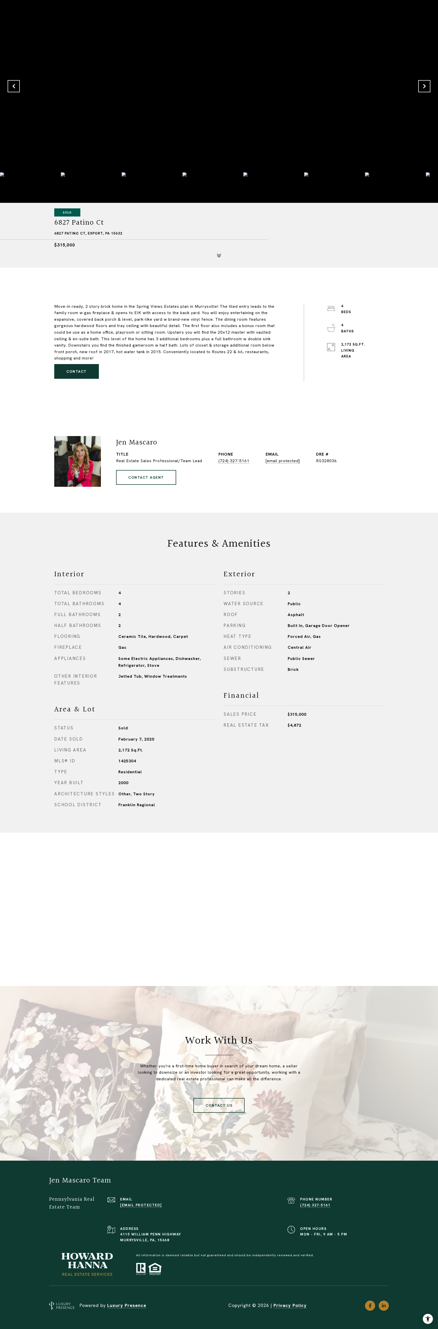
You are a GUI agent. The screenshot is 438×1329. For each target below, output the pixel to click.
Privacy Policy (290, 1305)
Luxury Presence (126, 1305)
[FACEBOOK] (370, 1306)
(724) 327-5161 (233, 460)
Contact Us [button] (219, 1105)
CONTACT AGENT (146, 477)
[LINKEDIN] (384, 1306)
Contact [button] (76, 371)
